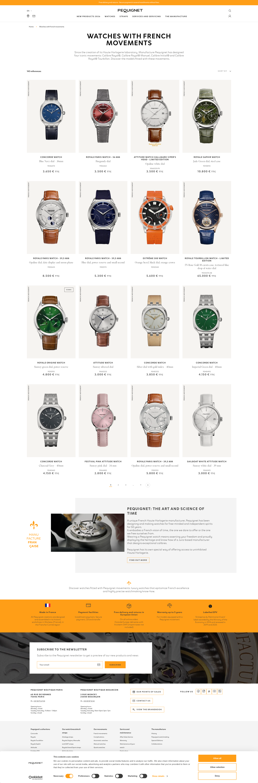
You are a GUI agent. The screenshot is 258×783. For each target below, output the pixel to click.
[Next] (148, 485)
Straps (124, 16)
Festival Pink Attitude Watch (103, 461)
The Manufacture (176, 16)
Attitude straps (67, 751)
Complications (99, 737)
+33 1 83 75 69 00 (39, 701)
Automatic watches (101, 740)
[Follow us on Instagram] (203, 691)
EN (28, 11)
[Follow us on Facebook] (198, 691)
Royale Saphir (36, 744)
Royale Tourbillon (37, 740)
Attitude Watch (103, 363)
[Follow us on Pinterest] (209, 692)
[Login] (229, 16)
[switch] (95, 776)
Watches (110, 16)
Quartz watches (99, 747)
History (154, 733)
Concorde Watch (155, 363)
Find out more (138, 560)
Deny (217, 776)
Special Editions (157, 740)
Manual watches (100, 744)
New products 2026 (88, 16)
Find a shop (124, 751)
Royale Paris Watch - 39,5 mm (51, 258)
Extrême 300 (35, 751)
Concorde (34, 733)
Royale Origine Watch (51, 363)
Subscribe (115, 665)
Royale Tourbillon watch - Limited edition (207, 259)
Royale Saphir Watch (207, 157)
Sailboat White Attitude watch (207, 461)
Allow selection (217, 767)
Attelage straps (67, 737)
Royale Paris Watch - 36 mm (103, 157)
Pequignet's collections (40, 729)
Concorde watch (51, 157)
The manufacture (158, 729)
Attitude (34, 747)
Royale (33, 737)
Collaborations (156, 744)
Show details (158, 776)
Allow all (217, 758)
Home (31, 27)
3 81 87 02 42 (90, 701)
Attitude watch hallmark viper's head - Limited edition (155, 158)
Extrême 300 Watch (155, 258)
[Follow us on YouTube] (214, 691)
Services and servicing (146, 16)
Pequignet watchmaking (160, 737)
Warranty (123, 740)
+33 (84, 701)
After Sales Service (126, 737)
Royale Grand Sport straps (71, 747)
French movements (100, 733)
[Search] (230, 11)
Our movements (100, 729)
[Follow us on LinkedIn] (219, 691)
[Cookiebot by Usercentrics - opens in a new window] (35, 778)
